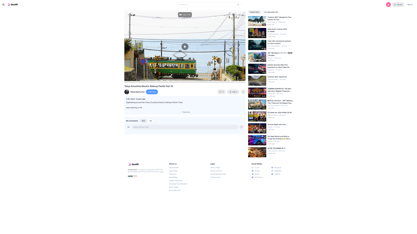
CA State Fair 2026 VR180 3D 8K (280, 112)
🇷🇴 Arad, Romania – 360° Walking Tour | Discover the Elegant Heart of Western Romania (280, 102)
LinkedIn (277, 174)
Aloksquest (271, 70)
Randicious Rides (273, 79)
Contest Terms (215, 177)
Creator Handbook (175, 180)
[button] (238, 4)
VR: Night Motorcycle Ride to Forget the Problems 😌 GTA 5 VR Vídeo (280, 137)
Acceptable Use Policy (218, 174)
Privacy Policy (141, 171)
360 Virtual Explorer (274, 105)
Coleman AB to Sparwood (277, 77)
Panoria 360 (271, 93)
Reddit (257, 174)
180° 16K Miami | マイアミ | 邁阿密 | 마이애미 (280, 54)
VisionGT (270, 58)
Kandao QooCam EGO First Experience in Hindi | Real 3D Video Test (278, 66)
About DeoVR (174, 167)
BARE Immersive (273, 115)
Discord (257, 171)
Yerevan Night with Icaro (277, 124)
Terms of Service (154, 171)
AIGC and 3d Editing (274, 46)
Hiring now (173, 174)
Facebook (277, 167)
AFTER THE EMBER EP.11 (276, 148)
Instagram (277, 171)
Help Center (173, 171)
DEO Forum (258, 177)
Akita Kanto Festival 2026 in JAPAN (277, 30)
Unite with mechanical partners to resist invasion (279, 42)
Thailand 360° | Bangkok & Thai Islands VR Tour (279, 18)
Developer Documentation (178, 184)
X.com (257, 167)
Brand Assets (174, 187)
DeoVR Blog (173, 177)
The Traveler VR (273, 22)
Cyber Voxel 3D (272, 151)
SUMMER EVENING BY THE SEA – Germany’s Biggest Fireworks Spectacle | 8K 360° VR (280, 90)
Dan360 (270, 127)
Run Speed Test (174, 190)
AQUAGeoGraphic (273, 34)
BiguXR (270, 141)
